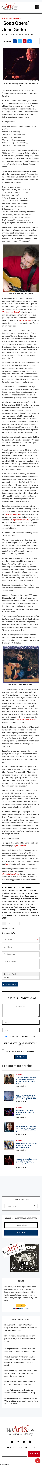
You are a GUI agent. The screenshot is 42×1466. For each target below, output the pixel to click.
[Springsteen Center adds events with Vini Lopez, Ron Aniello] (9, 1112)
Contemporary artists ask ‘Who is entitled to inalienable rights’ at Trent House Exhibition (21, 1401)
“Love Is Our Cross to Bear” (25, 720)
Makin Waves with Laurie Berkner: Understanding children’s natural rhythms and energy (20, 1373)
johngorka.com (21, 846)
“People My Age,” (24, 320)
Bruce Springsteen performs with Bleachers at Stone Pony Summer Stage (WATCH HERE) (26, 1097)
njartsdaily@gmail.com (10, 874)
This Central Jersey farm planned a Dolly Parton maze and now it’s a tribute (20, 1338)
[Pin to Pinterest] (24, 41)
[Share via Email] (29, 41)
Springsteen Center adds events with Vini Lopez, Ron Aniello (25, 1112)
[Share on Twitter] (20, 41)
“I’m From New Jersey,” (11, 312)
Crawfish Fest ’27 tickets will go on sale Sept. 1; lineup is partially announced (26, 1145)
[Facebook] (12, 1442)
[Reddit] (30, 1442)
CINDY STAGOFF (15, 34)
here (8, 864)
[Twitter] (24, 1442)
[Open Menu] (37, 7)
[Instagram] (18, 1442)
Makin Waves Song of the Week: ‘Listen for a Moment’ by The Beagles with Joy (20, 1327)
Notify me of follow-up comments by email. (20, 1044)
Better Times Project (13, 514)
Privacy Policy (4, 1464)
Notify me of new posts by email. (20, 1051)
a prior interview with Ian (22, 520)
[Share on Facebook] (15, 41)
